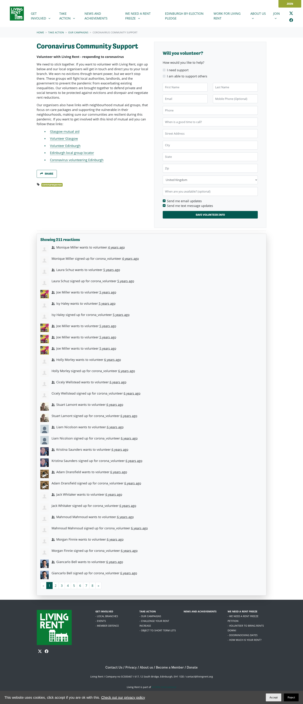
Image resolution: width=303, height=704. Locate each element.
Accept (274, 697)
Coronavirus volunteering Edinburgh (76, 160)
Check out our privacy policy (123, 697)
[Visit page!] (291, 13)
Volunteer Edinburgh (65, 146)
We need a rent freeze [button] (141, 15)
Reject (291, 697)
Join (290, 3)
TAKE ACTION (147, 611)
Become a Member (170, 667)
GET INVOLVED (104, 611)
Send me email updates (184, 201)
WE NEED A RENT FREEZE (242, 611)
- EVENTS (100, 621)
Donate (192, 667)
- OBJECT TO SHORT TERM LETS (157, 630)
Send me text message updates (190, 206)
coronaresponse (52, 184)
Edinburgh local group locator (72, 153)
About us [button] (259, 13)
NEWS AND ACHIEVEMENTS (200, 611)
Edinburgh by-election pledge (184, 15)
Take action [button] (70, 15)
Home (40, 32)
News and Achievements (96, 15)
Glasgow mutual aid (64, 131)
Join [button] (278, 13)
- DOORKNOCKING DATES (243, 635)
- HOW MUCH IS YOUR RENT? (244, 640)
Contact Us (113, 667)
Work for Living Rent (227, 15)
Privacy (131, 667)
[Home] (17, 13)
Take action (56, 32)
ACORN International (164, 687)
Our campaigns (78, 32)
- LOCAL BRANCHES (106, 616)
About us (146, 667)
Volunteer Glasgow (64, 138)
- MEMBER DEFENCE (107, 625)
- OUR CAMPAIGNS (150, 616)
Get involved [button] (43, 15)
